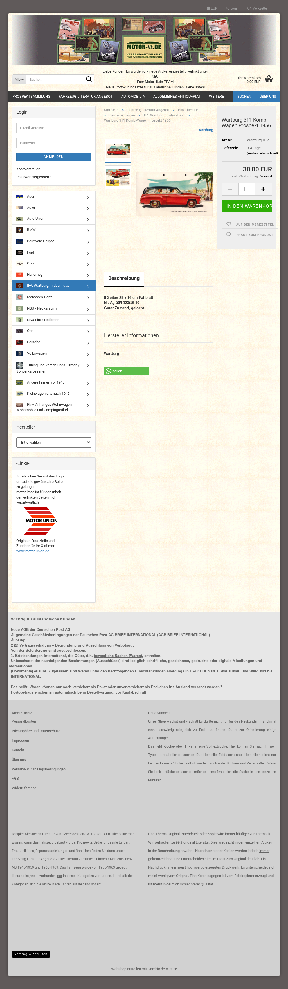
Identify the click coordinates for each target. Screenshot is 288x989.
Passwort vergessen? (33, 177)
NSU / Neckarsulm (41, 308)
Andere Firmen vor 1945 (45, 382)
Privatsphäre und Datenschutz (36, 731)
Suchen (244, 96)
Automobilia (133, 96)
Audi (30, 196)
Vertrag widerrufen (31, 954)
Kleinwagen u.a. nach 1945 (47, 393)
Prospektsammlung (31, 96)
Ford (30, 252)
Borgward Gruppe (40, 241)
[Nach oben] (272, 980)
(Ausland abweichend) (262, 153)
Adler (30, 207)
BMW (31, 230)
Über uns (268, 96)
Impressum (21, 740)
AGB (15, 778)
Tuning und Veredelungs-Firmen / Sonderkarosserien (48, 368)
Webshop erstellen (126, 969)
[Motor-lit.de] (144, 40)
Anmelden (54, 157)
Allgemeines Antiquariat (177, 96)
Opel (30, 331)
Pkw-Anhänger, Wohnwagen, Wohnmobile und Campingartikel (44, 407)
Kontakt (18, 750)
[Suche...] (89, 80)
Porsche (33, 342)
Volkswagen (36, 353)
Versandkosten (24, 721)
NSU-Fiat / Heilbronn (42, 320)
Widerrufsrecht (24, 788)
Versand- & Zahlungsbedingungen (39, 769)
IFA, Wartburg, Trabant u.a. (47, 285)
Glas (30, 263)
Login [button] (234, 8)
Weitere (216, 96)
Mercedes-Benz (39, 297)
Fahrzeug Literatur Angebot (86, 96)
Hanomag (34, 274)
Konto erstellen (28, 169)
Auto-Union (35, 218)
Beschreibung (124, 278)
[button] (211, 8)
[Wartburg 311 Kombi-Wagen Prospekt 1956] (174, 190)
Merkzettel (259, 8)
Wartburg (205, 130)
